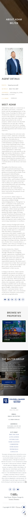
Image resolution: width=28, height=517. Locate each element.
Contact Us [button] (8, 382)
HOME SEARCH (14, 446)
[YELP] (15, 299)
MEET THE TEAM (14, 434)
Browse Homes (8, 386)
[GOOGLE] (19, 299)
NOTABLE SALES (14, 439)
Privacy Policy (20, 507)
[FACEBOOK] (10, 489)
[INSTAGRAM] (23, 299)
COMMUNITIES (14, 444)
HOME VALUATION (14, 441)
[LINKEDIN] (12, 299)
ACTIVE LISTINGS (14, 437)
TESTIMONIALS (14, 449)
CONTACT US (14, 451)
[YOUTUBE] (5, 299)
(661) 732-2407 (13, 89)
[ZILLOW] (8, 299)
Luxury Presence (14, 499)
